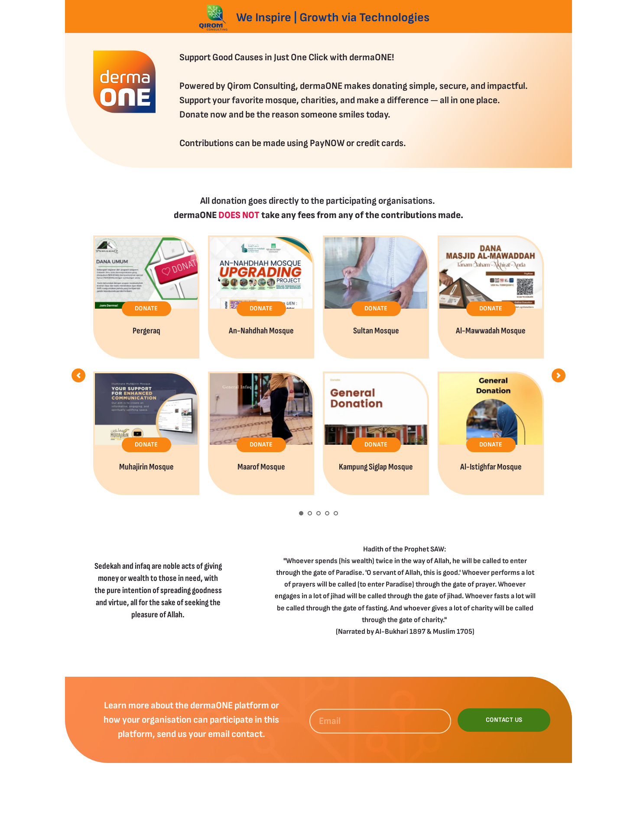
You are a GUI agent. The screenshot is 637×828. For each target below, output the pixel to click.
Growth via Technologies (365, 17)
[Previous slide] (78, 375)
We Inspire (263, 17)
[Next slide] (559, 375)
